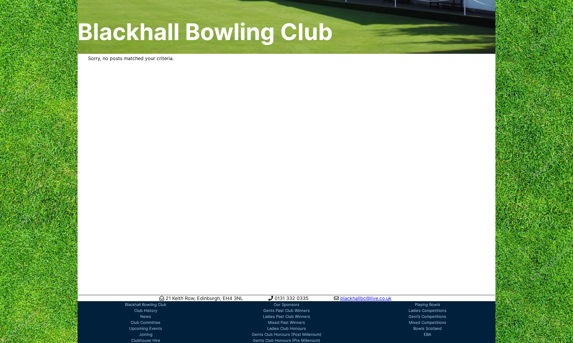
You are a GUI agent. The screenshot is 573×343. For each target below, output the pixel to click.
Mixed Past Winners (286, 322)
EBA (427, 334)
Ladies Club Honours (286, 328)
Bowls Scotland (427, 328)
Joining (146, 334)
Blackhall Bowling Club (145, 304)
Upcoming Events (145, 328)
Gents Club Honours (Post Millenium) (286, 334)
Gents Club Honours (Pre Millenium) (286, 340)
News (145, 316)
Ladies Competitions (427, 310)
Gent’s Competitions (427, 316)
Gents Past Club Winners (286, 310)
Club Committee (146, 322)
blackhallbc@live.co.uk (366, 298)
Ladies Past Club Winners (286, 316)
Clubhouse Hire (145, 340)
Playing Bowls (427, 304)
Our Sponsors (286, 304)
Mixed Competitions (427, 322)
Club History (145, 310)
